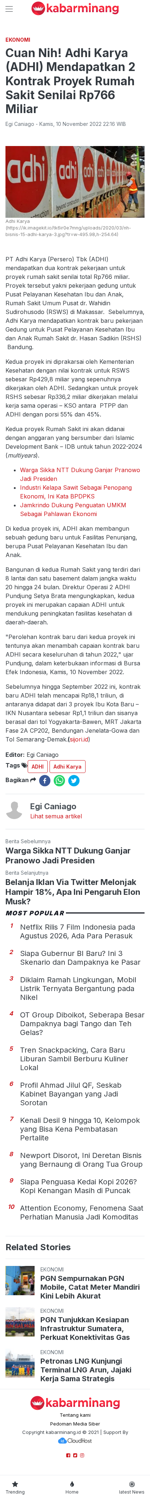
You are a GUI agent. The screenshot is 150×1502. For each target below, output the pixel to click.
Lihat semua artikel (56, 816)
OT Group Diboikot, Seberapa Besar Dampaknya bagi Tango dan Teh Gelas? (82, 1023)
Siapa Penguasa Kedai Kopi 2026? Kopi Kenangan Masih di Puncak (78, 1186)
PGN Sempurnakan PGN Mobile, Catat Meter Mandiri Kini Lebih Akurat (90, 1287)
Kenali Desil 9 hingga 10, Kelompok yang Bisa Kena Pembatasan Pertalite (80, 1129)
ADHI (38, 766)
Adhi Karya (68, 766)
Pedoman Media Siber (75, 1424)
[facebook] (45, 781)
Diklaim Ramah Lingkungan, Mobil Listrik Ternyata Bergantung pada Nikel (78, 988)
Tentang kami (75, 1415)
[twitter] (74, 781)
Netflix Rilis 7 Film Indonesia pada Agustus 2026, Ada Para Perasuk (77, 931)
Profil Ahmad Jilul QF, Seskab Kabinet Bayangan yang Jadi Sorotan (71, 1094)
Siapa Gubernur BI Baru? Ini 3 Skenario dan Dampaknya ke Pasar (80, 958)
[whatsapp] (59, 781)
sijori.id (79, 739)
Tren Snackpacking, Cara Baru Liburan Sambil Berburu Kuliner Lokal (74, 1059)
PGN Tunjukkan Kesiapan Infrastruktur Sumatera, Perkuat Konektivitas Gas (85, 1328)
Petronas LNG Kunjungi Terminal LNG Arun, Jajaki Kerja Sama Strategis (85, 1370)
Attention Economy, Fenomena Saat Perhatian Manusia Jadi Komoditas (81, 1212)
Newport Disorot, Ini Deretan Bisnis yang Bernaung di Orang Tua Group (81, 1160)
